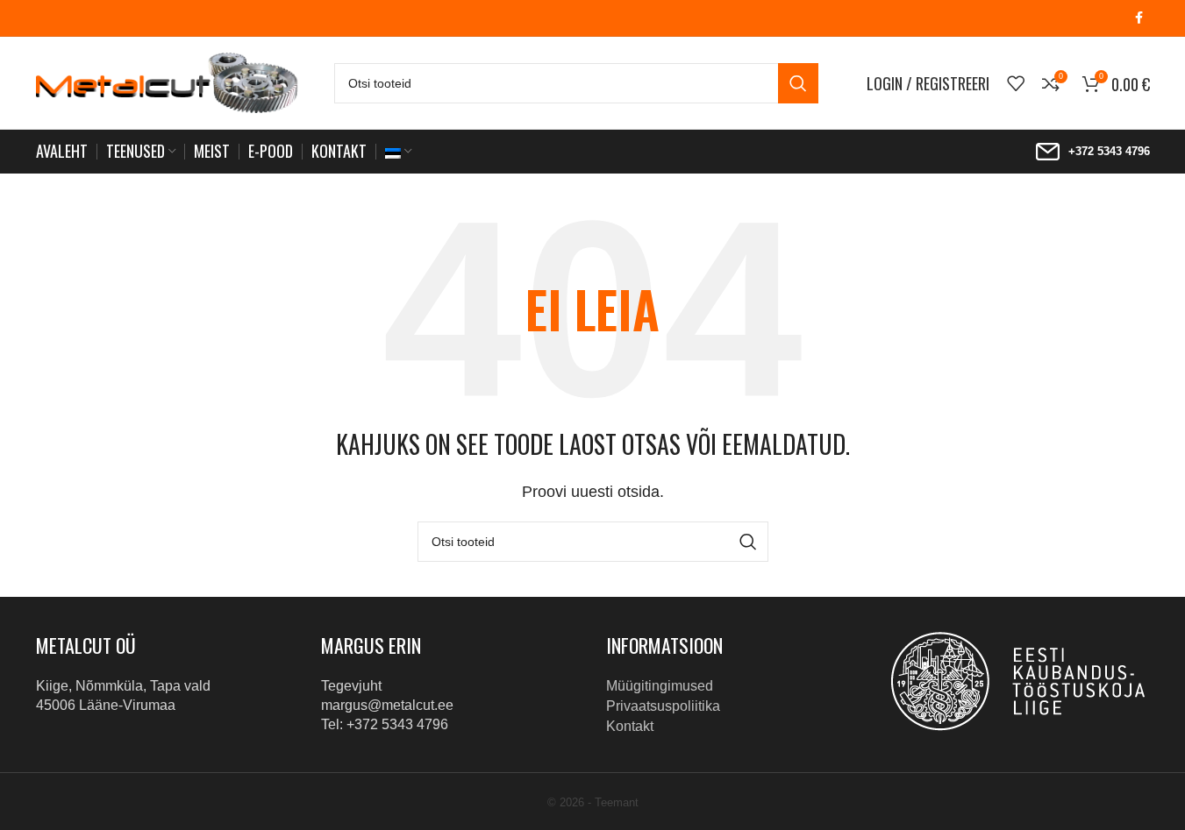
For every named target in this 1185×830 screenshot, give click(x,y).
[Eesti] (398, 151)
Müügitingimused (659, 685)
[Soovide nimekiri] (1015, 83)
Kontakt (629, 726)
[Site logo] (167, 81)
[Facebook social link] (1139, 18)
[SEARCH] (798, 83)
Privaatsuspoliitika (663, 706)
